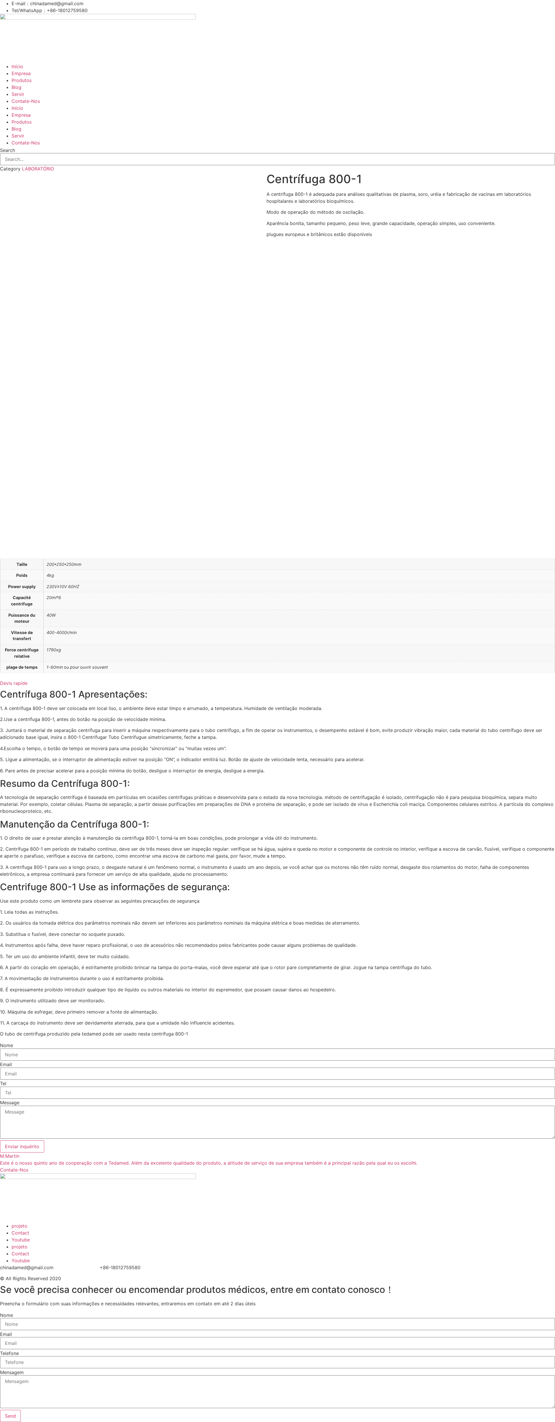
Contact (20, 1233)
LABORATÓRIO (38, 169)
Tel (3, 1083)
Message (9, 1102)
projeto (19, 1226)
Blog (16, 87)
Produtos (22, 80)
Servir (18, 94)
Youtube (21, 1240)
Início (17, 66)
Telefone (9, 1353)
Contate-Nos (26, 101)
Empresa (21, 73)
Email (6, 1064)
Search (7, 150)
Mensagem (12, 1372)
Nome (6, 1045)
